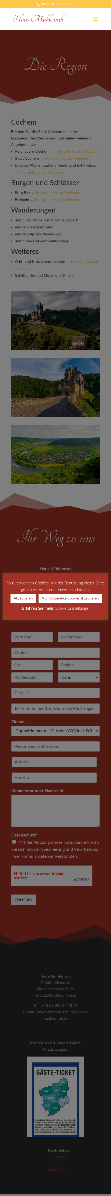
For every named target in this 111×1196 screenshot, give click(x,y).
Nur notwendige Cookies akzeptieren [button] (70, 598)
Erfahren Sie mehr (37, 608)
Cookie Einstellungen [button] (73, 608)
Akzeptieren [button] (23, 598)
